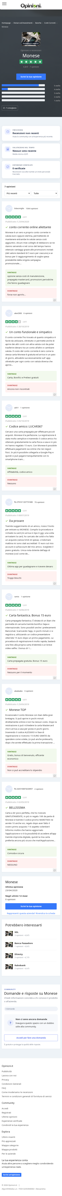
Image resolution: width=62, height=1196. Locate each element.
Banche (38, 23)
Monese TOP (17, 710)
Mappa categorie (10, 1145)
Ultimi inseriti (8, 1137)
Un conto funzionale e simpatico (30, 332)
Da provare (16, 521)
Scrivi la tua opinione (31, 76)
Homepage (6, 23)
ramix (16, 596)
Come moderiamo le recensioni (17, 1092)
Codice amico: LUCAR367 (25, 426)
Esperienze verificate (12, 1120)
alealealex (18, 691)
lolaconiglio (19, 208)
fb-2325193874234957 (23, 789)
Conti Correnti (50, 23)
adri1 (16, 407)
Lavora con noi (9, 1075)
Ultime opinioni (9, 1116)
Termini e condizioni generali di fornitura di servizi (27, 1096)
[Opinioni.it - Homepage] (31, 5)
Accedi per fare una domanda (31, 1037)
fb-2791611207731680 (23, 502)
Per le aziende (9, 1153)
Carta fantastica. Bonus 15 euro (30, 615)
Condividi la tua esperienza (15, 1125)
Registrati (6, 1112)
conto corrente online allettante (30, 227)
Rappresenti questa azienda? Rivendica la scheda (31, 913)
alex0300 (18, 313)
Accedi (58, 4)
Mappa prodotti (9, 1149)
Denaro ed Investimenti (23, 23)
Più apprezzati (9, 1141)
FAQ (4, 1088)
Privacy (5, 1079)
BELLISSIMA (17, 807)
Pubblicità (7, 1071)
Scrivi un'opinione (11, 1174)
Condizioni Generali (11, 1083)
